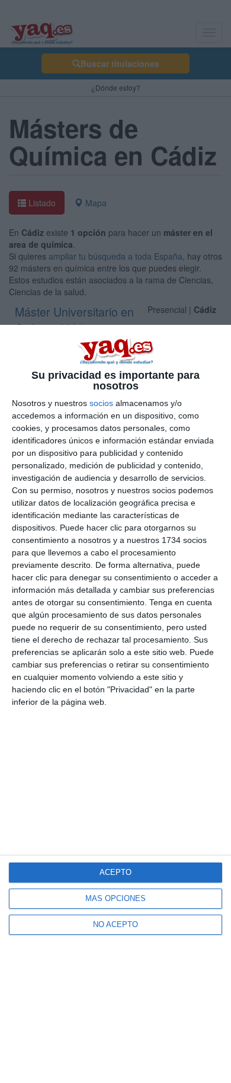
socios (101, 403)
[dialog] (115, 704)
